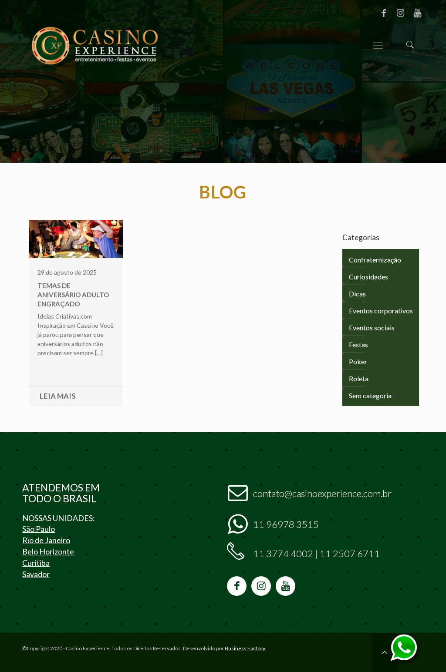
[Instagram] (401, 12)
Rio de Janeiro (46, 540)
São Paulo (38, 529)
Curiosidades (368, 276)
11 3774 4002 (283, 553)
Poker (358, 361)
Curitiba (36, 563)
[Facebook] (384, 12)
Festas (358, 344)
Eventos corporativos (381, 310)
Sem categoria (370, 395)
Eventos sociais (372, 327)
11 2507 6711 (350, 553)
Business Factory (245, 648)
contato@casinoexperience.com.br (322, 493)
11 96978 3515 (286, 524)
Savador (36, 574)
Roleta (358, 378)
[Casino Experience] (94, 44)
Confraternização (375, 259)
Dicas (357, 293)
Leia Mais (58, 395)
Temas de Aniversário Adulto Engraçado (73, 295)
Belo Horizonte (48, 551)
